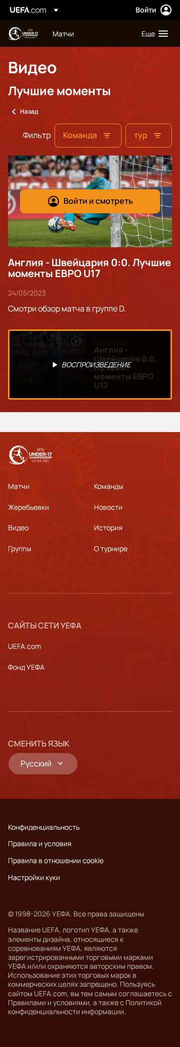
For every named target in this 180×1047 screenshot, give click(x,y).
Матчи (19, 486)
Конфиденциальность (44, 827)
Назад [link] (29, 111)
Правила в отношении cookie (56, 860)
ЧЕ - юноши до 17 (23, 33)
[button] (152, 33)
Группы (19, 548)
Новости (108, 507)
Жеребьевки (28, 507)
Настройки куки (34, 877)
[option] (90, 364)
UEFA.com (24, 646)
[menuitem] (88, 33)
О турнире (111, 548)
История (108, 527)
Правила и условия (40, 843)
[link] (63, 33)
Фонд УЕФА (26, 667)
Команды (108, 486)
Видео (18, 527)
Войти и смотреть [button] (98, 200)
